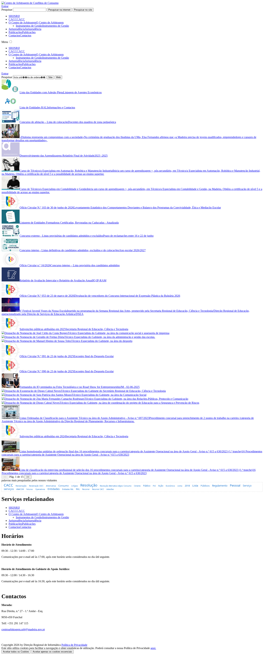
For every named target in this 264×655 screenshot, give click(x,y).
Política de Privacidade (74, 644)
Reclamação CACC (36, 486)
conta (179, 486)
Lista (195, 485)
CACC (8, 485)
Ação (160, 485)
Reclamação (21, 485)
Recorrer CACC (98, 489)
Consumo (63, 485)
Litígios (74, 486)
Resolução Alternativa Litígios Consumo (115, 486)
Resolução (88, 485)
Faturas (29, 489)
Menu (4, 41)
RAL (78, 489)
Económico (170, 486)
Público (146, 485)
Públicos (205, 485)
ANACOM (20, 489)
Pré (154, 486)
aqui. (153, 648)
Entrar (4, 6)
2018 (187, 485)
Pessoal (235, 485)
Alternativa (51, 486)
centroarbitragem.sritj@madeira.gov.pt (23, 629)
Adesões (110, 489)
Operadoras (40, 489)
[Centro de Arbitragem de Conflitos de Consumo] (30, 2)
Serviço (247, 485)
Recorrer (86, 489)
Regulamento (219, 485)
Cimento (137, 486)
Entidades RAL (67, 489)
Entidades (54, 489)
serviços (9, 489)
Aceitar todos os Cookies (16, 651)
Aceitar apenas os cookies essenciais (52, 651)
